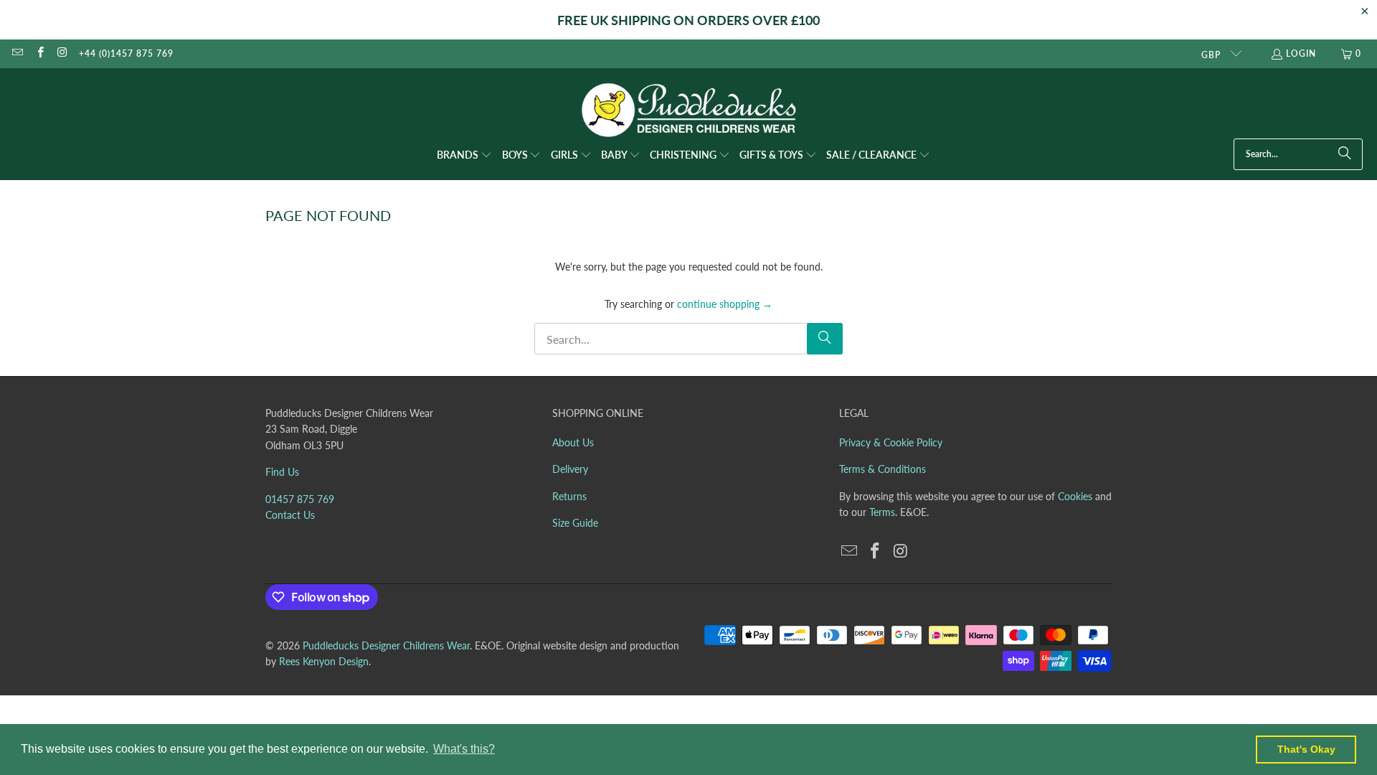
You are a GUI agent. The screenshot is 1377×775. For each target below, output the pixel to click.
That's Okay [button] (1306, 749)
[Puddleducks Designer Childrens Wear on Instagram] (62, 53)
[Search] (1345, 154)
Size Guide (575, 523)
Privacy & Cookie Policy (890, 442)
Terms (882, 512)
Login (1301, 53)
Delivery (570, 469)
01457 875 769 (299, 499)
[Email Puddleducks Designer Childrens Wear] (17, 53)
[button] (464, 155)
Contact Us (290, 515)
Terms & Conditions (882, 469)
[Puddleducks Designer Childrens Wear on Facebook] (39, 53)
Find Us (282, 472)
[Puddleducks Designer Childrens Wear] (688, 110)
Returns (569, 496)
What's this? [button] (464, 749)
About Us (573, 442)
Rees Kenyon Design (324, 661)
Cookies (1075, 496)
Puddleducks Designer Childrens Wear (386, 645)
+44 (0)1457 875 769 (126, 53)
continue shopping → (724, 304)
